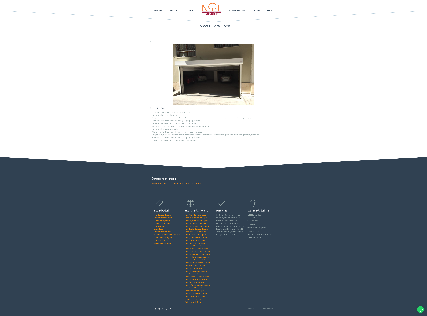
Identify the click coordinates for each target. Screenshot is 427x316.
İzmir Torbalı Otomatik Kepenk (196, 293)
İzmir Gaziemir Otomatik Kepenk (196, 249)
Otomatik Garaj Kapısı (162, 223)
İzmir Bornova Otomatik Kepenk (196, 232)
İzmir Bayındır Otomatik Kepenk (196, 221)
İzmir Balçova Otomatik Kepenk (196, 218)
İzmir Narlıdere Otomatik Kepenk (197, 279)
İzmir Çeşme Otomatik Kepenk (196, 237)
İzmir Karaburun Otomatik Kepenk (197, 257)
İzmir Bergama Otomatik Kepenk (197, 226)
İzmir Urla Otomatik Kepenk (195, 296)
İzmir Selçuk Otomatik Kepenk (196, 288)
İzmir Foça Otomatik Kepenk (195, 246)
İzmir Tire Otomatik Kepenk (195, 291)
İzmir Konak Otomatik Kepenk (196, 271)
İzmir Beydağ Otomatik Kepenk (196, 229)
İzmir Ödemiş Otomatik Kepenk (196, 282)
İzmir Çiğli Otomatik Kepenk (195, 240)
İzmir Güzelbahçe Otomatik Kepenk (197, 251)
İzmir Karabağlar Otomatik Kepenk (197, 254)
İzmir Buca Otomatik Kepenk (195, 234)
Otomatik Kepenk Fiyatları (163, 237)
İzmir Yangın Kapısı (160, 226)
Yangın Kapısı (158, 229)
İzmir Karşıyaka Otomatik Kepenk (197, 260)
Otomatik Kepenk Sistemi (163, 218)
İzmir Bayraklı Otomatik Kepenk (196, 223)
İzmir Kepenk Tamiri (161, 246)
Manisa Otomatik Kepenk (194, 299)
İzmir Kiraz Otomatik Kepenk (195, 268)
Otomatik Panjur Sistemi (163, 232)
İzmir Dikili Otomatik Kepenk (195, 243)
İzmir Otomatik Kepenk (162, 215)
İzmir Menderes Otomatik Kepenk (197, 274)
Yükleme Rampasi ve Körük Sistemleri (167, 234)
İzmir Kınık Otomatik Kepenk (195, 265)
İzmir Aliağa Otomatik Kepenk (195, 215)
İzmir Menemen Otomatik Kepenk (197, 277)
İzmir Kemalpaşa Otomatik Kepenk (197, 263)
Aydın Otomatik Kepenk (193, 302)
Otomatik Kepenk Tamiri (163, 243)
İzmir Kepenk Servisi (161, 240)
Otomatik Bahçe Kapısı (162, 221)
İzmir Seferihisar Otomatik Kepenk (197, 285)
